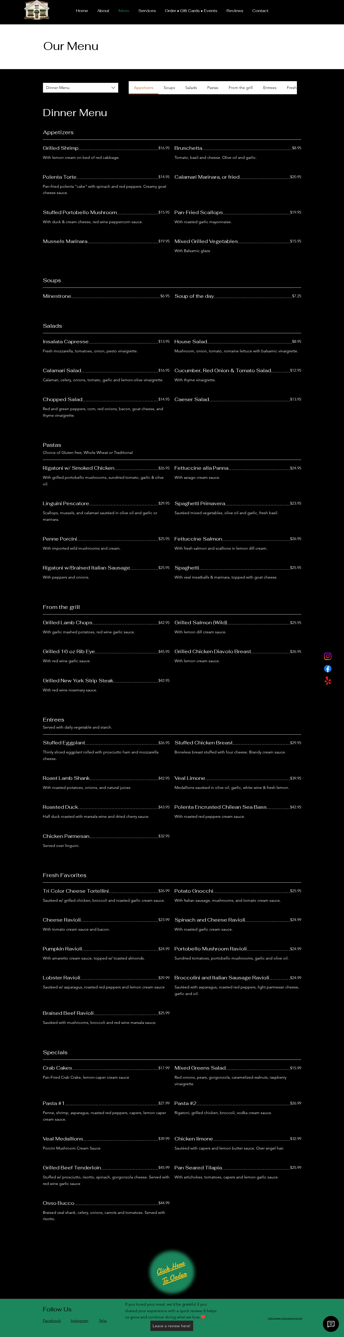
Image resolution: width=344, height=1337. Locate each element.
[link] (143, 87)
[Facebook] (328, 669)
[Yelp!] (328, 681)
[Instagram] (328, 656)
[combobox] (80, 88)
